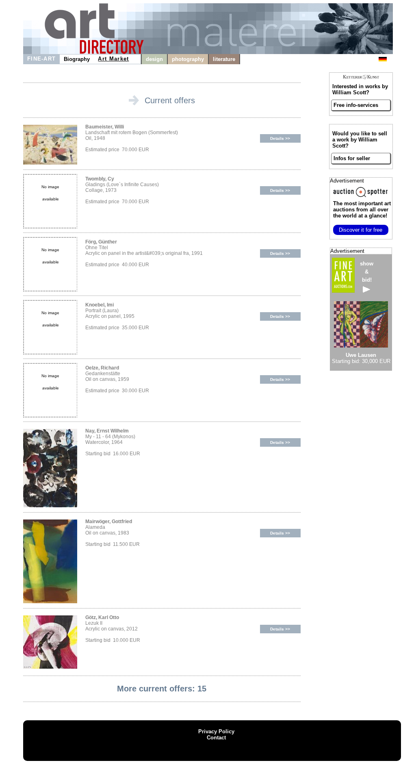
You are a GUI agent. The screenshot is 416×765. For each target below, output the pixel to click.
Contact (216, 738)
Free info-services (356, 105)
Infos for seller (352, 158)
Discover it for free (360, 230)
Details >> (280, 138)
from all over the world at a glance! (362, 209)
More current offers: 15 (161, 688)
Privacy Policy (216, 731)
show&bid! (366, 272)
